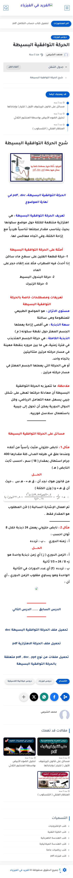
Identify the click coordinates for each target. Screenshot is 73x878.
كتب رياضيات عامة (56, 850)
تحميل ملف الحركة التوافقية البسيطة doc (36, 630)
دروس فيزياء (60, 37)
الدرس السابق (50, 609)
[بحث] (5, 8)
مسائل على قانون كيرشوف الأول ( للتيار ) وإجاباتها (36, 107)
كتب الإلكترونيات (57, 826)
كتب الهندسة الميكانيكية (53, 844)
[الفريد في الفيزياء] (37, 7)
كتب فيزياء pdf (58, 856)
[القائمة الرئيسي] (67, 8)
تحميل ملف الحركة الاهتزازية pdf (36, 643)
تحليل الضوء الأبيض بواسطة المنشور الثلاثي (39, 118)
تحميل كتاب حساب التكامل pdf (31, 23)
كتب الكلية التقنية (57, 832)
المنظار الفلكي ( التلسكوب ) (48, 129)
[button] (54, 697)
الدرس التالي (21, 609)
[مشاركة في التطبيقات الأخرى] (24, 697)
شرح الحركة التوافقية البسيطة (46, 77)
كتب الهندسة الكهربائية (54, 838)
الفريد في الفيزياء (20, 870)
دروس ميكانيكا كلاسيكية (20, 681)
